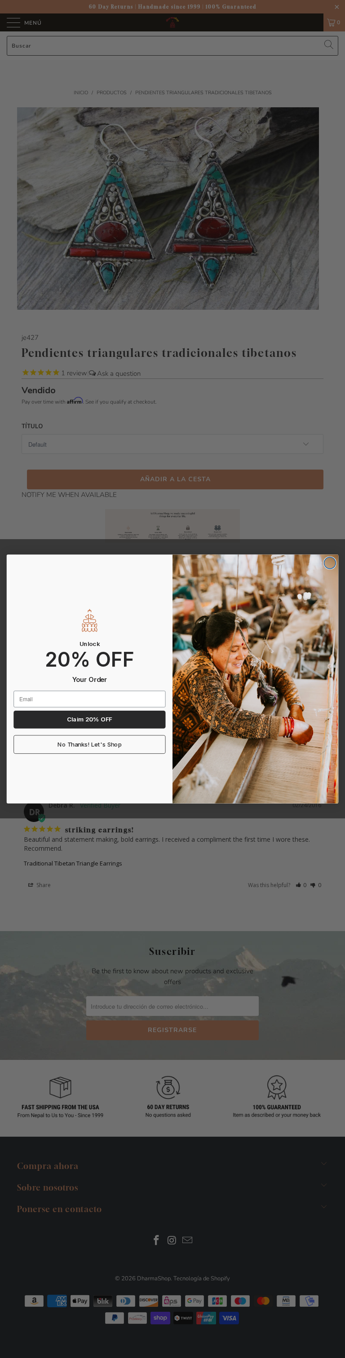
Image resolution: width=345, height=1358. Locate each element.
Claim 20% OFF (89, 719)
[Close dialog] (330, 563)
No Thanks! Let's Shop (90, 744)
